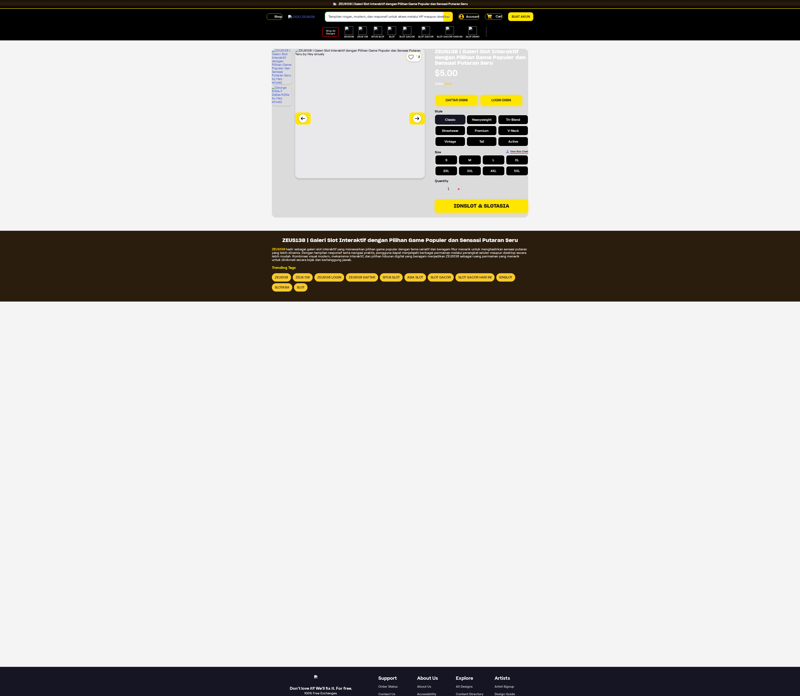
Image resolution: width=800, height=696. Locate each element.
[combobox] (384, 16)
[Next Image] (417, 118)
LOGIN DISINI (501, 100)
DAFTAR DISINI (457, 100)
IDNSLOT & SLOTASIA (481, 206)
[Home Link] (301, 17)
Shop (278, 16)
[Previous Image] (303, 118)
